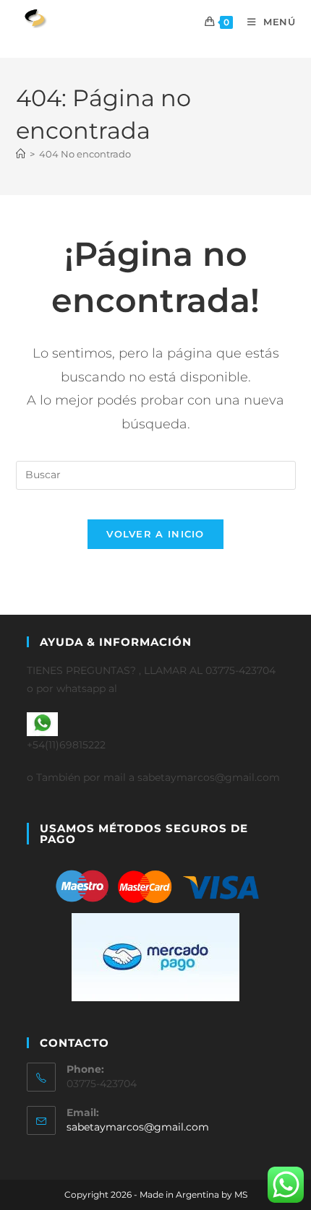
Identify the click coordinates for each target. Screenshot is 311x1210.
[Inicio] (20, 154)
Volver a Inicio (155, 534)
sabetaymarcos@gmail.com (138, 1126)
